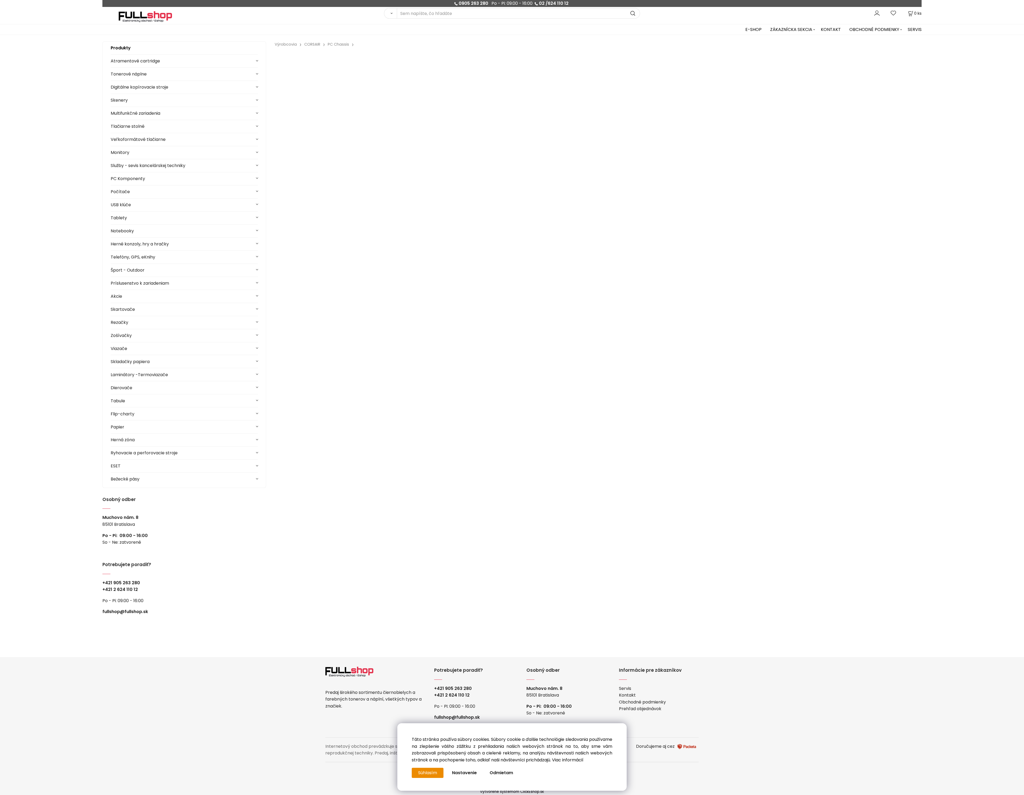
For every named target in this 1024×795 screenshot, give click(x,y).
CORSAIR (312, 44)
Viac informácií (567, 760)
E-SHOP (753, 29)
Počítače (120, 192)
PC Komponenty (128, 179)
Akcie (116, 296)
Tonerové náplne (129, 74)
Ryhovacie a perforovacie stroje (144, 453)
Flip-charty (122, 414)
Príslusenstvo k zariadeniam (140, 283)
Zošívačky (121, 335)
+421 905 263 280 (121, 583)
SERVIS (915, 29)
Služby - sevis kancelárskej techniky (148, 165)
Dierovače (121, 388)
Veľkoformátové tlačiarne (138, 139)
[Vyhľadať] (390, 13)
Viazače (119, 348)
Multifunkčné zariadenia (135, 113)
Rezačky (119, 322)
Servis (625, 688)
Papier (117, 427)
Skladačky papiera (130, 362)
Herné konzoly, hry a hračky (140, 244)
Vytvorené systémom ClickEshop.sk (512, 791)
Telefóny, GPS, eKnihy (133, 257)
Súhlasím (427, 773)
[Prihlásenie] (877, 13)
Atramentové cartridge (135, 61)
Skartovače (123, 309)
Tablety (119, 218)
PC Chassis (338, 44)
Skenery (119, 100)
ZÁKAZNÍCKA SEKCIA (791, 29)
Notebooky (122, 231)
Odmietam (501, 773)
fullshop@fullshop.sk (125, 612)
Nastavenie (464, 773)
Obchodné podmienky (642, 702)
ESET (116, 466)
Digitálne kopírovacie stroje (139, 87)
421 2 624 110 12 (121, 589)
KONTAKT (831, 29)
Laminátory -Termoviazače (139, 375)
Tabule (118, 401)
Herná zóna (123, 440)
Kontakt (627, 695)
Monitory (120, 152)
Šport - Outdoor (128, 270)
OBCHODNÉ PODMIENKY (874, 29)
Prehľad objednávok (640, 709)
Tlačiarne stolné (128, 126)
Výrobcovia (286, 44)
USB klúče (121, 205)
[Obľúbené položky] (894, 13)
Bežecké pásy (125, 479)
